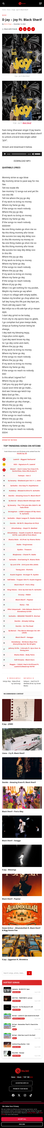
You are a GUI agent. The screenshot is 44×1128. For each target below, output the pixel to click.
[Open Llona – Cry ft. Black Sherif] (22, 739)
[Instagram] (25, 1095)
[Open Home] (22, 3)
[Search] (3, 3)
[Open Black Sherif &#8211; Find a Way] (22, 797)
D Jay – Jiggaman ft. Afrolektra (15, 959)
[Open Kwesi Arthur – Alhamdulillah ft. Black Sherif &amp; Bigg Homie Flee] (22, 914)
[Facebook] (13, 1095)
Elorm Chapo (8, 24)
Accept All (22, 1119)
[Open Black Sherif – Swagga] (22, 827)
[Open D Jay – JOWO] (22, 710)
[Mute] (33, 154)
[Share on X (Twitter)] (20, 29)
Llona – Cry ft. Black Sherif (13, 753)
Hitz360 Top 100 (22, 453)
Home (4, 10)
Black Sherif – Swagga (11, 840)
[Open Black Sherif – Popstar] (22, 885)
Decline (22, 1124)
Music (9, 10)
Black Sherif (27, 123)
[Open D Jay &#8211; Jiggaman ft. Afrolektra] (22, 945)
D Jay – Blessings (9, 870)
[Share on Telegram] (29, 29)
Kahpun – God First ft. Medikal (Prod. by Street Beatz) (32, 683)
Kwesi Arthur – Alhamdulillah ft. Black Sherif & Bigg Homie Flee (21, 929)
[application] (22, 154)
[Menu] (40, 3)
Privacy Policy (31, 1113)
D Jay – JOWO (7, 724)
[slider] (38, 154)
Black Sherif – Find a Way (12, 811)
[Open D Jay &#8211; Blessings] (22, 856)
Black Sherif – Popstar (11, 899)
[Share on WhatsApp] (25, 29)
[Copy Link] (33, 29)
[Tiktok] (31, 1095)
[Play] (5, 154)
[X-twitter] (19, 1095)
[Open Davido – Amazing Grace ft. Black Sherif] (22, 768)
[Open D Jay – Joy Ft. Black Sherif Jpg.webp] (22, 73)
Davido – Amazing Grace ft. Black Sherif (19, 782)
